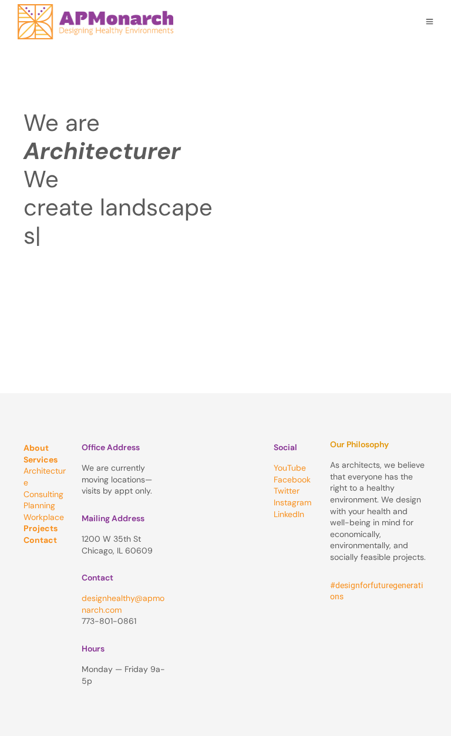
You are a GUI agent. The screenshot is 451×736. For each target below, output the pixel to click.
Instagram (292, 502)
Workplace (43, 517)
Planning (39, 505)
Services (40, 459)
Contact (40, 540)
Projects (40, 528)
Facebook (292, 479)
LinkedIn (289, 514)
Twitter (286, 490)
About (36, 448)
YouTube (290, 467)
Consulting (43, 494)
